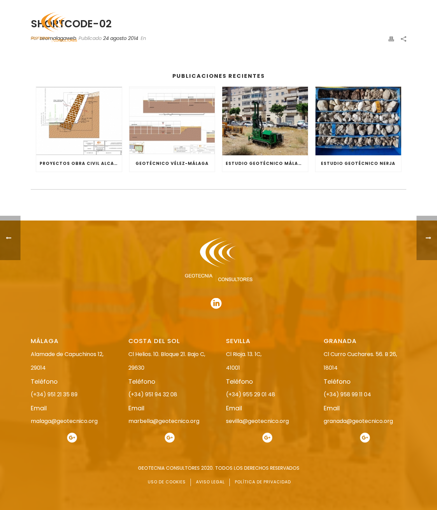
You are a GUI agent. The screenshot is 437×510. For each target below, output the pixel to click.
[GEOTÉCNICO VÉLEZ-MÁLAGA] (172, 121)
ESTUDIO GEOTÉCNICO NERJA (358, 163)
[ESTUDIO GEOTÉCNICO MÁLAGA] (265, 121)
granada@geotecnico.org (358, 421)
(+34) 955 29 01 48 (250, 394)
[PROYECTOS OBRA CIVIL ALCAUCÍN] (79, 121)
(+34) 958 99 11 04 (347, 394)
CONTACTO (393, 27)
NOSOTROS (215, 27)
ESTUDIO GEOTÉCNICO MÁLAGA (265, 163)
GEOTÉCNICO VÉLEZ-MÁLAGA (172, 163)
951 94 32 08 (391, 6)
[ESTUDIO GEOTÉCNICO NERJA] (358, 121)
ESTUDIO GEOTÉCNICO (266, 27)
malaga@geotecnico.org (64, 421)
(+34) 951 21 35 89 (54, 394)
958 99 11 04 (281, 6)
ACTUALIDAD (353, 27)
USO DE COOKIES (167, 482)
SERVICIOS (315, 27)
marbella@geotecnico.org (163, 421)
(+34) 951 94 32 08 (152, 394)
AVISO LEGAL (210, 482)
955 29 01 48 (224, 6)
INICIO (183, 27)
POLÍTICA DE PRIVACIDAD (263, 482)
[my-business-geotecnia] (72, 437)
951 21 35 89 (334, 6)
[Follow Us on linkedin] (216, 304)
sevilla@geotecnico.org (257, 421)
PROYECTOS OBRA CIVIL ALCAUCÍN (81, 163)
